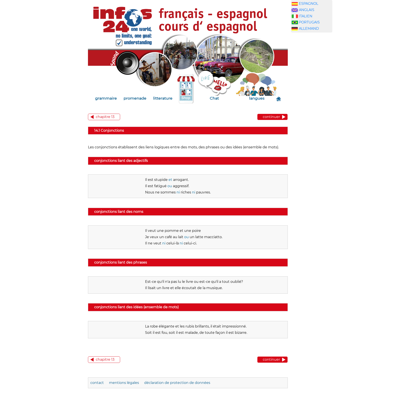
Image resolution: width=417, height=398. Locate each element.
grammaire (106, 98)
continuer (271, 117)
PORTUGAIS (309, 22)
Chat (214, 98)
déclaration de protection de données (177, 383)
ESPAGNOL (308, 4)
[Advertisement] (311, 104)
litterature (162, 98)
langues (257, 98)
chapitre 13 (105, 117)
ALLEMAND (309, 28)
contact (97, 383)
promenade (135, 98)
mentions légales (124, 383)
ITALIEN (305, 16)
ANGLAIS (306, 10)
